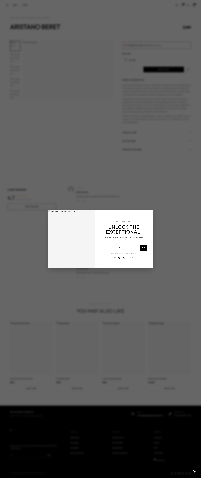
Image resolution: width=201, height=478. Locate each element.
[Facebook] (115, 257)
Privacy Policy (132, 253)
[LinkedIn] (133, 257)
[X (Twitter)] (124, 257)
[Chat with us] (194, 471)
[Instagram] (119, 257)
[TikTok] (128, 257)
